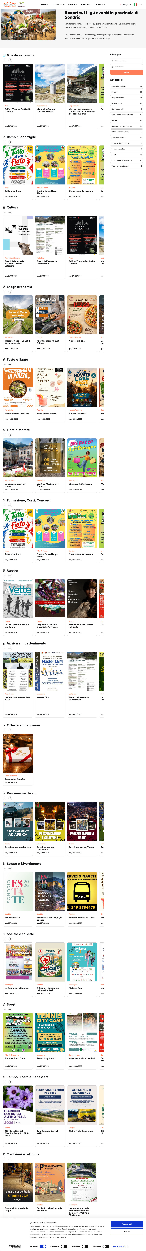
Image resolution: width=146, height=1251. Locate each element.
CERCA (126, 72)
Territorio (57, 4)
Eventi (44, 4)
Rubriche (85, 4)
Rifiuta (127, 1232)
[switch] (64, 1246)
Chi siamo (99, 4)
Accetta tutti (127, 1224)
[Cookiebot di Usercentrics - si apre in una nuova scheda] (15, 1246)
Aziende (71, 4)
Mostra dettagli (119, 1246)
